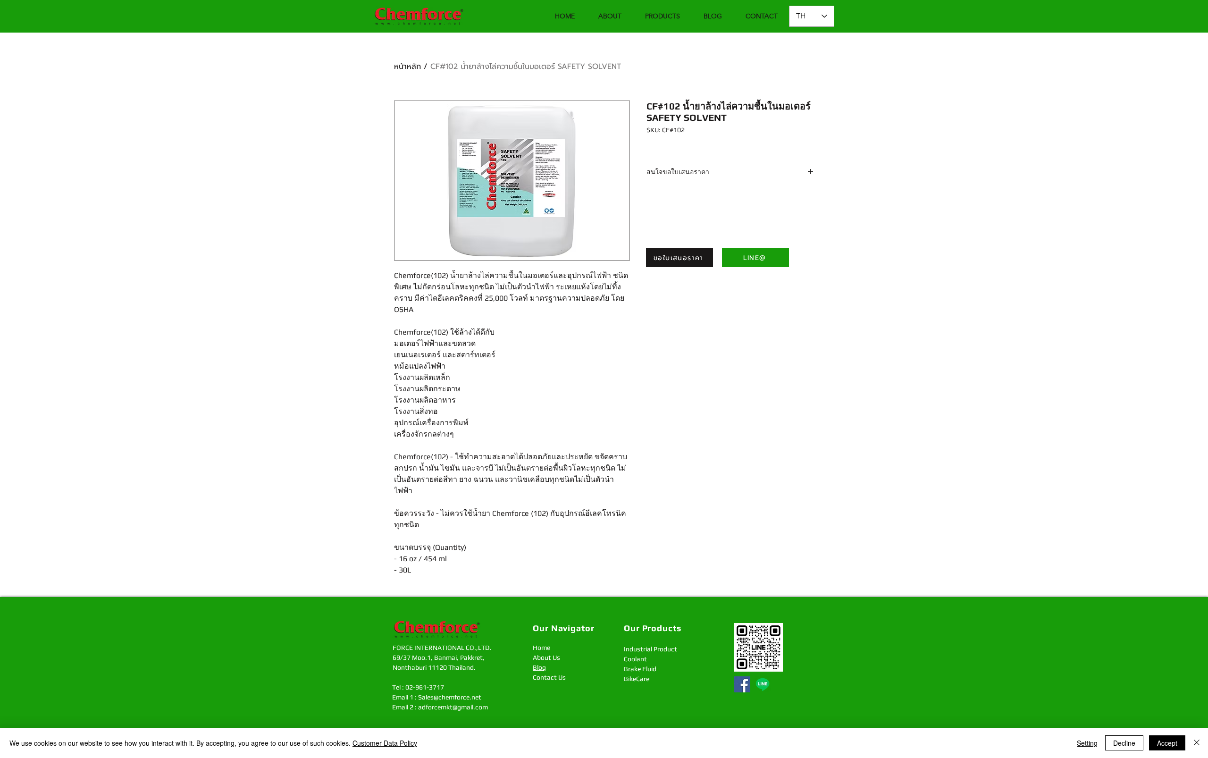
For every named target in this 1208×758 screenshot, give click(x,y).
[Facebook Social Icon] (742, 684)
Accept (1167, 743)
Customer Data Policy (384, 743)
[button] (662, 16)
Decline (1124, 743)
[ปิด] (1196, 742)
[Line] (763, 684)
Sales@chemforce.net (449, 697)
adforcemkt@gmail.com (453, 707)
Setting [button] (1087, 743)
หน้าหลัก (407, 66)
